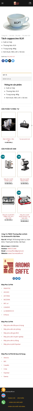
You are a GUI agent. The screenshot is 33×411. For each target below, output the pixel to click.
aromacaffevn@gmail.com (15, 251)
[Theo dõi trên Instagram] (14, 278)
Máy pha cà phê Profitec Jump (8, 179)
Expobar (6, 373)
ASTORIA (7, 296)
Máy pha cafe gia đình (11, 333)
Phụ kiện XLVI (26, 35)
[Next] (32, 129)
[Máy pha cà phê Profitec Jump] (8, 164)
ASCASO (6, 292)
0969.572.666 (12, 249)
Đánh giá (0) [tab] (7, 79)
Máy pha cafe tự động (11, 340)
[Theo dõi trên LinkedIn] (19, 278)
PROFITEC (7, 288)
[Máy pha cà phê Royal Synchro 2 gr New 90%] (25, 200)
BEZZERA (7, 300)
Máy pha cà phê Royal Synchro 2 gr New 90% (24, 216)
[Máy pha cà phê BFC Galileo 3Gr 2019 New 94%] (8, 200)
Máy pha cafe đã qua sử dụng (14, 325)
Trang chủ (4, 35)
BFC (5, 361)
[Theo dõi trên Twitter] (16, 278)
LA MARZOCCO (9, 311)
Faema (6, 376)
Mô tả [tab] (5, 75)
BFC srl (6, 303)
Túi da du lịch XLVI (24, 139)
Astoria (6, 358)
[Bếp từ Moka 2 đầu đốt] (8, 124)
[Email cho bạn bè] (9, 60)
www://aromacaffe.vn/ (15, 253)
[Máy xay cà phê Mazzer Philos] (25, 164)
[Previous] (1, 129)
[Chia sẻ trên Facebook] (3, 60)
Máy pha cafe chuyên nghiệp (13, 337)
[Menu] (2, 3)
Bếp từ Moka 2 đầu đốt (8, 139)
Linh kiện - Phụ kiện (14, 35)
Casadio (6, 365)
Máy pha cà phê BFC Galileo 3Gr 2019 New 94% (8, 216)
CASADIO (7, 307)
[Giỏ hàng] (30, 3)
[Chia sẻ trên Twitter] (6, 60)
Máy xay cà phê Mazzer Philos (24, 179)
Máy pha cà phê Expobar (12, 344)
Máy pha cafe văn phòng (12, 329)
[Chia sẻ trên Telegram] (12, 60)
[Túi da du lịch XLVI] (25, 124)
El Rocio (6, 315)
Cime (5, 369)
